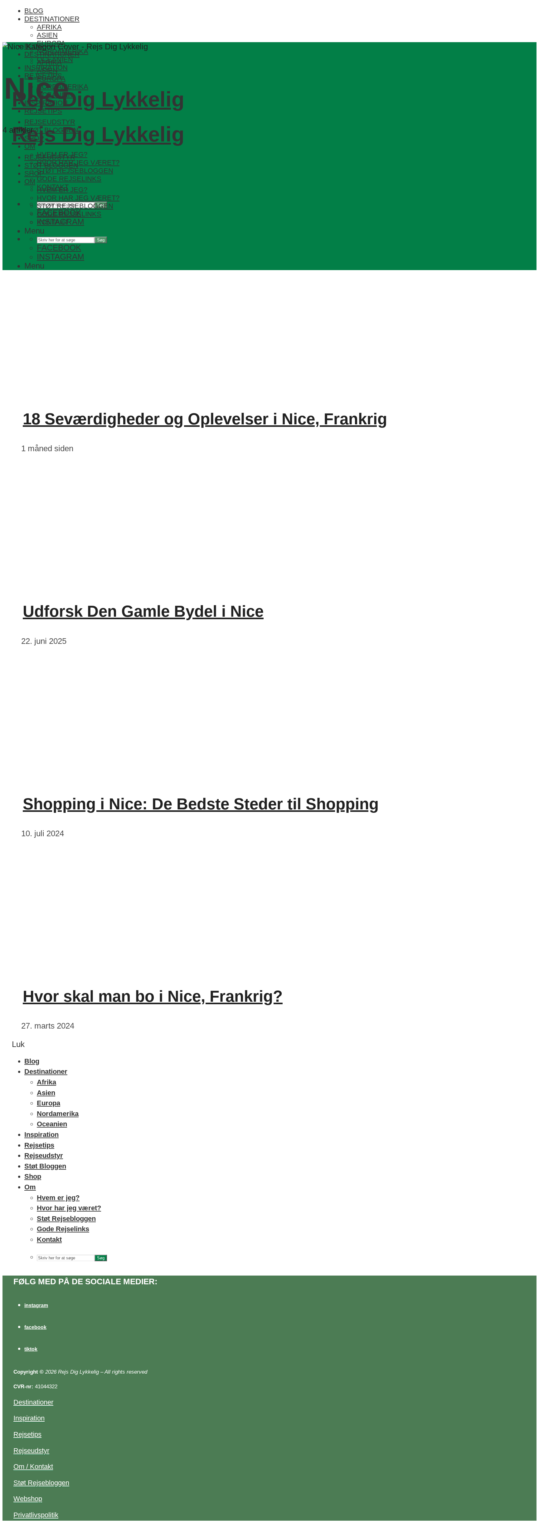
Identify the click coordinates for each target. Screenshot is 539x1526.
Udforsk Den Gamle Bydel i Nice (143, 611)
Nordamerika (58, 1114)
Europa (48, 1103)
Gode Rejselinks (69, 179)
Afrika (49, 27)
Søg (100, 240)
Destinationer (52, 19)
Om (29, 146)
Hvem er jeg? (62, 190)
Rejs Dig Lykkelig (98, 99)
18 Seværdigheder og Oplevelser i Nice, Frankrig (205, 419)
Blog (33, 11)
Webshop (27, 1499)
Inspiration (41, 1134)
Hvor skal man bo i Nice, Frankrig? (153, 996)
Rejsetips (43, 111)
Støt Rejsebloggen (75, 171)
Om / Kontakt (33, 1466)
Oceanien (52, 1124)
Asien (47, 35)
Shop (34, 173)
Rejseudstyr (49, 157)
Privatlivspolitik (35, 1515)
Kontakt (53, 222)
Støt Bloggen (51, 165)
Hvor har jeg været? (78, 198)
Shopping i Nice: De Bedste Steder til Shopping (201, 804)
